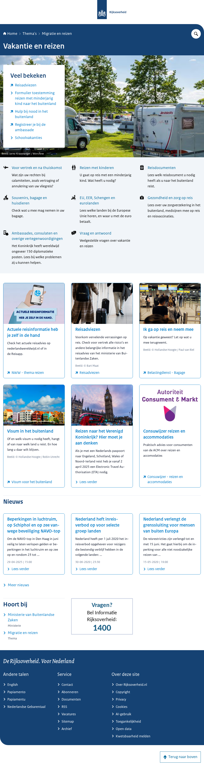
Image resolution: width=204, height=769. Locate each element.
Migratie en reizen (57, 33)
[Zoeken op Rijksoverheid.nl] (196, 34)
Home (12, 33)
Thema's (30, 33)
